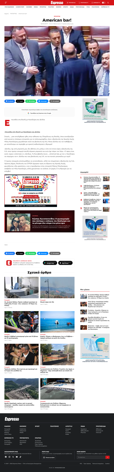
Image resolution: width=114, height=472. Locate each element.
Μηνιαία (83, 432)
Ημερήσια (84, 429)
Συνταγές (68, 432)
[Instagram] (9, 457)
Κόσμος (6, 432)
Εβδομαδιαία (85, 431)
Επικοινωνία (38, 442)
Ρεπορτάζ (7, 429)
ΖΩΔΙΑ (72, 7)
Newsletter (23, 442)
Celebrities (23, 429)
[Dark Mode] (104, 3)
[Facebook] (5, 457)
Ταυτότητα (38, 440)
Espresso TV (9, 438)
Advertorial (23, 440)
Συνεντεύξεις (8, 442)
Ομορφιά (68, 429)
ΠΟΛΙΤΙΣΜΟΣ (95, 7)
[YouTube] (16, 457)
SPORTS (65, 7)
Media (21, 432)
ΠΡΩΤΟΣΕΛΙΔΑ (80, 7)
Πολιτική (7, 431)
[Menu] (5, 2)
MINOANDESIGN (60, 467)
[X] (13, 457)
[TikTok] (20, 457)
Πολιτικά (98, 432)
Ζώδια (83, 426)
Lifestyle (68, 426)
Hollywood (23, 431)
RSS (21, 444)
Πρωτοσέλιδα (101, 426)
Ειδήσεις (7, 426)
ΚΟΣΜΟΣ (58, 7)
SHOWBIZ (29, 7)
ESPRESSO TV (105, 7)
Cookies (107, 463)
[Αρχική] (11, 419)
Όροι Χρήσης (39, 444)
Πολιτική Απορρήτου (98, 463)
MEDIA (36, 7)
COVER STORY (20, 7)
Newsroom (57, 24)
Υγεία (67, 431)
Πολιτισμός (54, 426)
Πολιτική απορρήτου (41, 446)
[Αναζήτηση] (108, 2)
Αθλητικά (98, 429)
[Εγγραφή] (107, 457)
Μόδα (67, 434)
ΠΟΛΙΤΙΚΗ (51, 7)
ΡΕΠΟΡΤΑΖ (43, 7)
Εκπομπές (7, 440)
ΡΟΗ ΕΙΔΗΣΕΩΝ (9, 7)
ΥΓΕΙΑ (88, 7)
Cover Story (7, 434)
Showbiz (23, 426)
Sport (37, 426)
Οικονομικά (99, 431)
